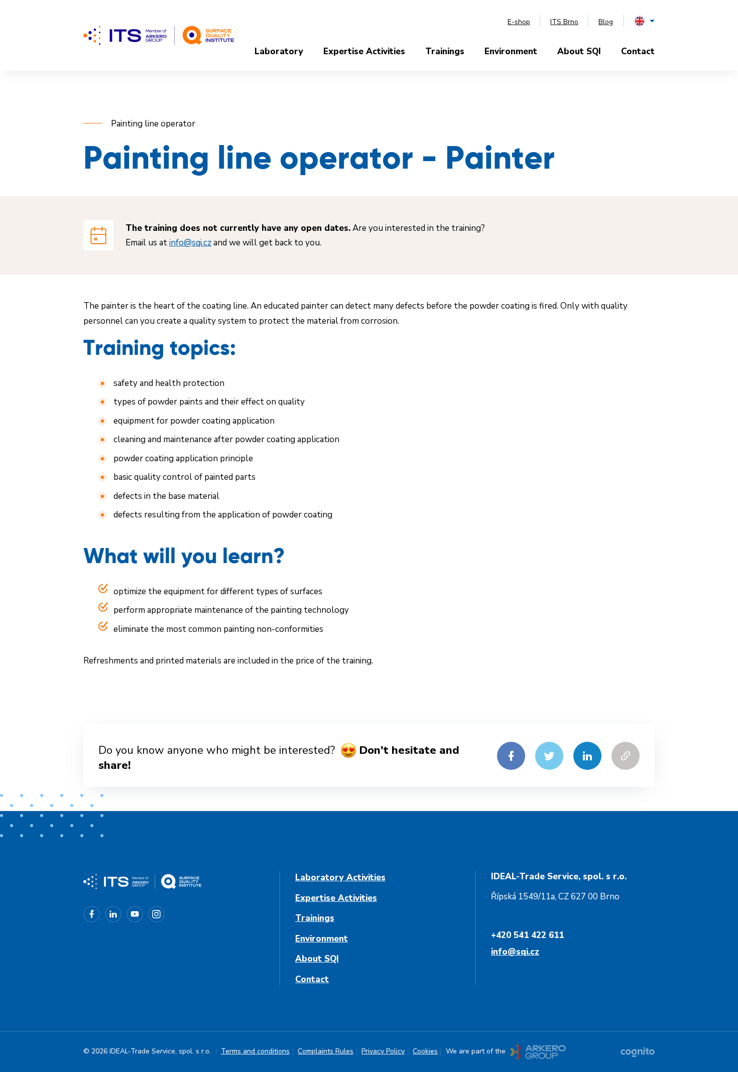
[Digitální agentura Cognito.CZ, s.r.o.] (638, 1052)
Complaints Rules (325, 1051)
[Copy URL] (625, 756)
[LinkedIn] (113, 914)
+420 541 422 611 (527, 935)
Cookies (425, 1051)
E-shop (519, 22)
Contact (638, 51)
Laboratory (279, 51)
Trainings (444, 51)
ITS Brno (564, 22)
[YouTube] (135, 914)
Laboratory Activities (340, 877)
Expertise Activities (364, 51)
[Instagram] (156, 914)
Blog (605, 22)
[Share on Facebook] (511, 756)
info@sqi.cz (190, 242)
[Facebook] (91, 914)
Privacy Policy (383, 1051)
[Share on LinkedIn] (587, 756)
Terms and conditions (255, 1051)
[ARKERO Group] (538, 1051)
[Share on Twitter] (549, 756)
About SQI (579, 51)
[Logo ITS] (158, 35)
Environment (510, 51)
